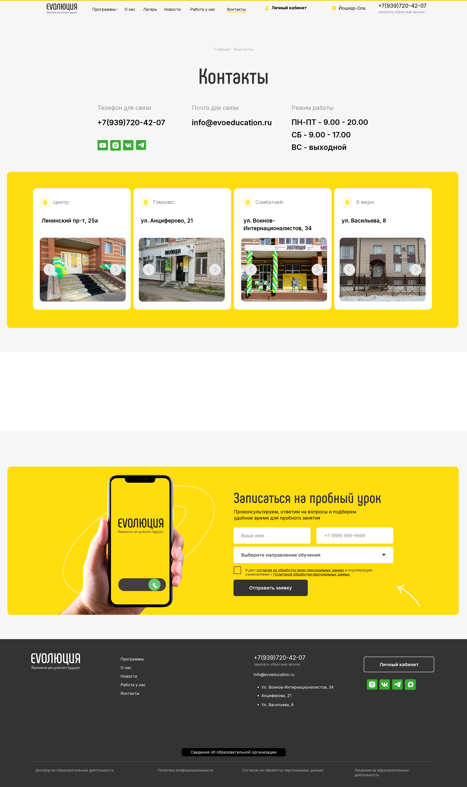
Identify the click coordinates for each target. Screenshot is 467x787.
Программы (103, 9)
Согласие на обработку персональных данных (282, 770)
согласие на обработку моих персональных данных (300, 570)
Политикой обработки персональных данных (311, 574)
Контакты (236, 9)
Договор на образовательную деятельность (74, 770)
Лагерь (150, 9)
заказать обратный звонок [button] (401, 12)
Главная (222, 49)
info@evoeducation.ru (232, 122)
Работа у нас (202, 9)
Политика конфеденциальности (185, 770)
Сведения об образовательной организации (234, 752)
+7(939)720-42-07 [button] (402, 5)
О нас (130, 9)
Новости (172, 9)
